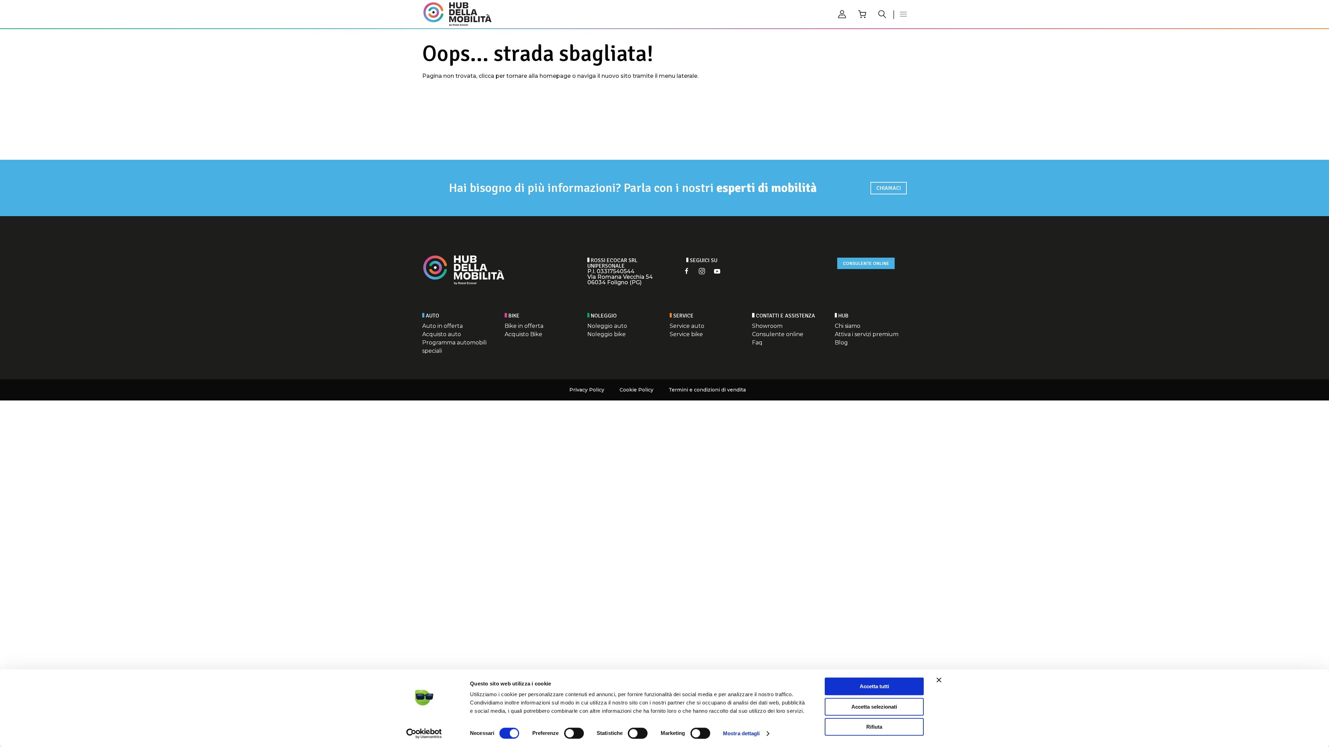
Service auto (687, 326)
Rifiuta (874, 727)
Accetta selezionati (874, 707)
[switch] (574, 733)
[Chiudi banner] (939, 679)
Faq (757, 342)
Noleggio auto (607, 326)
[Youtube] (717, 271)
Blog (841, 342)
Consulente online (866, 263)
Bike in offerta (524, 326)
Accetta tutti (874, 686)
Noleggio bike (606, 334)
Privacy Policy (586, 390)
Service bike (686, 334)
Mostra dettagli (741, 733)
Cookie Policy (636, 390)
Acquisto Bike (523, 334)
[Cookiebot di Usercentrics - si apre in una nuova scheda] (424, 733)
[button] (903, 14)
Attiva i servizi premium (866, 334)
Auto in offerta (442, 326)
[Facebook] (686, 271)
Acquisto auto (441, 334)
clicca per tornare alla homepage (525, 76)
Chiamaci (888, 188)
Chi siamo (847, 326)
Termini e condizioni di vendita (707, 390)
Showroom (767, 326)
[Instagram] (701, 271)
